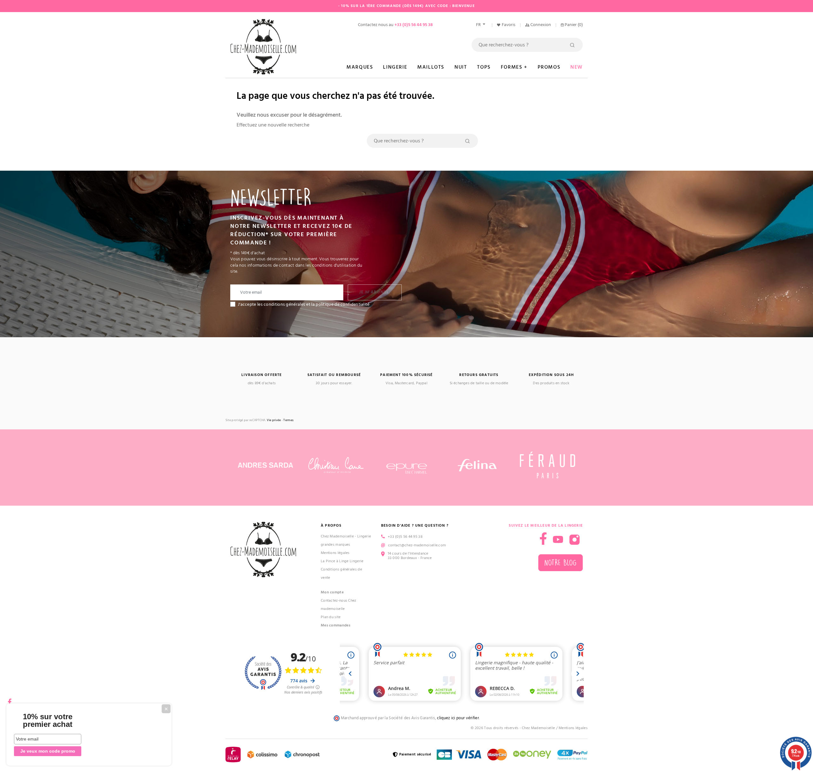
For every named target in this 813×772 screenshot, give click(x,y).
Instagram (574, 540)
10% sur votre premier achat (47, 720)
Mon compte (332, 592)
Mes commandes (335, 625)
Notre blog (560, 563)
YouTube (558, 540)
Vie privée (274, 420)
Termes (288, 420)
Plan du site (331, 617)
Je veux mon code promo (47, 751)
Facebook (9, 700)
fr (479, 25)
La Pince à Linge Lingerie (342, 561)
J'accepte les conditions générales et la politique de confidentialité (304, 304)
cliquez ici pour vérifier (458, 718)
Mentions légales (335, 553)
